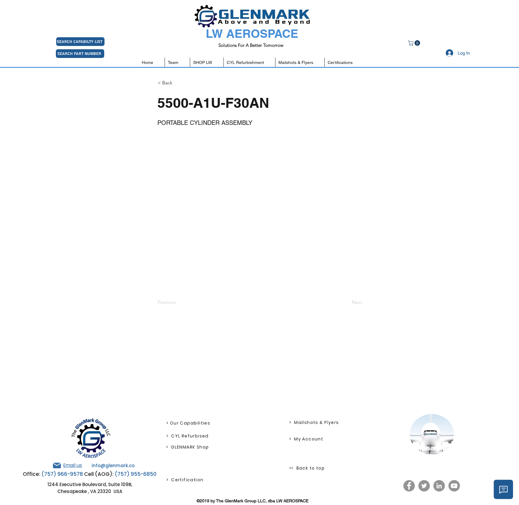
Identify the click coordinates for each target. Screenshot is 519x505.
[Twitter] (424, 485)
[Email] (56, 465)
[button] (414, 43)
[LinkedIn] (439, 485)
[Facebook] (409, 485)
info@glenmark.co (113, 465)
